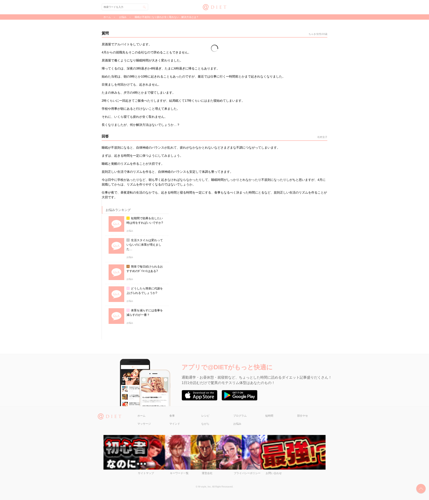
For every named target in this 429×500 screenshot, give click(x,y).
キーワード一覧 (179, 473)
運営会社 (207, 473)
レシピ (205, 415)
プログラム (240, 415)
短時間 (269, 415)
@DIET (214, 6)
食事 (172, 415)
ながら (205, 423)
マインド (174, 423)
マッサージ (144, 423)
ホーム (141, 415)
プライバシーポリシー (247, 473)
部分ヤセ (302, 415)
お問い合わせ (274, 473)
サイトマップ (146, 473)
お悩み (237, 423)
